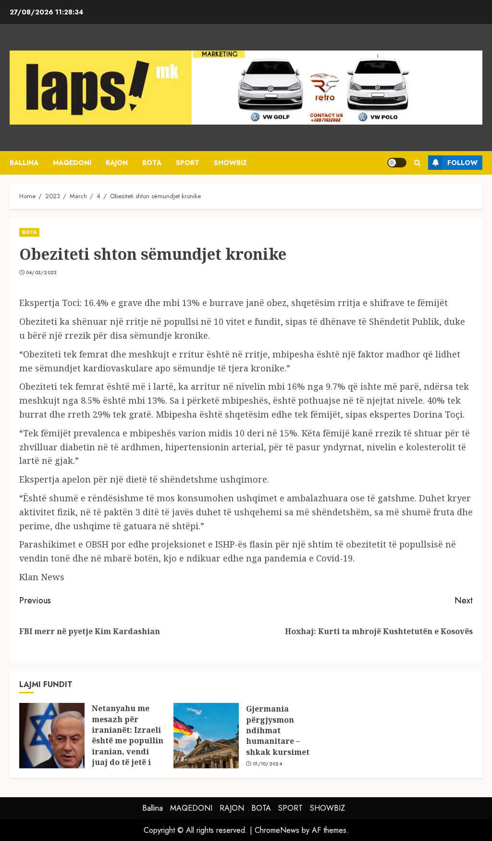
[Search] (417, 162)
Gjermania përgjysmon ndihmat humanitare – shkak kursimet (277, 730)
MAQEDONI (72, 162)
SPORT (187, 162)
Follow (462, 162)
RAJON (117, 162)
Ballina (24, 162)
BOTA (151, 162)
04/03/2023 (41, 272)
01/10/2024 (267, 764)
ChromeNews (277, 830)
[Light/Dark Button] (396, 162)
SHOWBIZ (230, 162)
